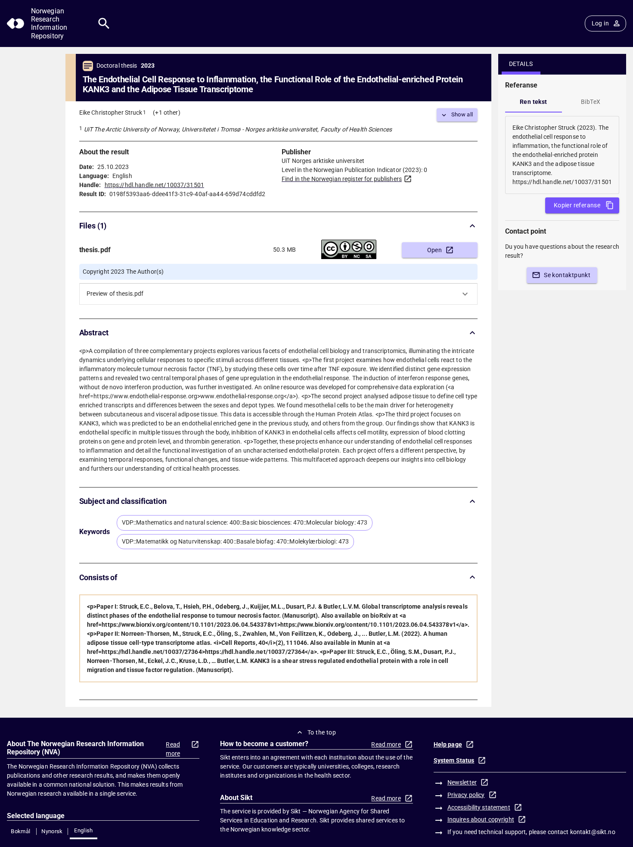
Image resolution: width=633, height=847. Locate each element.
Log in (600, 23)
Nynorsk (52, 831)
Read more (173, 749)
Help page (448, 744)
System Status (454, 760)
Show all (462, 114)
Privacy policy (466, 794)
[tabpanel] (562, 155)
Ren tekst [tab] (533, 101)
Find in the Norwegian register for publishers (342, 178)
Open (434, 250)
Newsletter (462, 782)
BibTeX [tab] (590, 101)
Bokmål (20, 831)
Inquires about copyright (480, 819)
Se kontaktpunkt (567, 275)
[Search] (104, 23)
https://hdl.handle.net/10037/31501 (154, 184)
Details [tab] (521, 63)
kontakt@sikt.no (592, 831)
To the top (321, 732)
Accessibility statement (478, 807)
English (83, 830)
